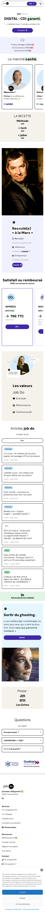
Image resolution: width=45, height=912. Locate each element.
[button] (42, 870)
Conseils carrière (8, 842)
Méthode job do (8, 838)
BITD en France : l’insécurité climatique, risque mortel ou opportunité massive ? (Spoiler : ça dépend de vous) (18, 534)
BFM (22, 700)
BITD (19, 14)
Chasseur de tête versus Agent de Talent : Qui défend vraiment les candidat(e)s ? (17, 579)
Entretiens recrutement (11, 823)
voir (22, 123)
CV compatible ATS (9, 810)
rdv (22, 138)
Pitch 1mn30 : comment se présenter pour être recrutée (18, 493)
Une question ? (10, 864)
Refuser (22, 898)
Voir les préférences (22, 904)
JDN (22, 696)
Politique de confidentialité (13, 909)
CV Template (7, 814)
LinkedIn (25, 251)
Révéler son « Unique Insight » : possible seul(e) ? (17, 512)
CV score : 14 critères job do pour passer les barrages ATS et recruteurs (22, 454)
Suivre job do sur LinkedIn (22, 598)
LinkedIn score (7, 818)
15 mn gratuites (10, 859)
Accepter (22, 892)
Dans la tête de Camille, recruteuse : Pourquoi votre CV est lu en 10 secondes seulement (19, 557)
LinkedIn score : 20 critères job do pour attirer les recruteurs (18, 474)
